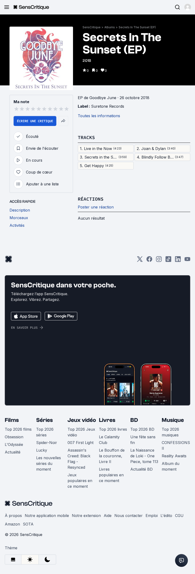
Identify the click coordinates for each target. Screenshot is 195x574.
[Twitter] (140, 261)
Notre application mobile (47, 515)
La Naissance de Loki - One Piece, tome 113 (144, 456)
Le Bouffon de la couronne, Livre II (112, 456)
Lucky (41, 450)
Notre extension (86, 515)
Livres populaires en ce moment (111, 475)
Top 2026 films (18, 429)
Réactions (90, 199)
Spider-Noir (46, 442)
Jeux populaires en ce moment (80, 481)
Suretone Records (107, 106)
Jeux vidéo (82, 420)
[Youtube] (187, 261)
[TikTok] (168, 261)
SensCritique (92, 27)
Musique (173, 420)
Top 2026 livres (113, 429)
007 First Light (80, 442)
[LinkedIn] (178, 261)
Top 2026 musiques (170, 432)
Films (12, 420)
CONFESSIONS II (176, 445)
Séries (44, 420)
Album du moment (170, 466)
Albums (109, 27)
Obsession (14, 436)
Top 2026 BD (142, 429)
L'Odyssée (14, 444)
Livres (107, 420)
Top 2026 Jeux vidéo (81, 432)
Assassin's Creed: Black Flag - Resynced (79, 459)
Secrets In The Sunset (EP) (137, 27)
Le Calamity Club (109, 439)
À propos (13, 515)
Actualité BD (141, 469)
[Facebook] (149, 261)
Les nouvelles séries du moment (48, 463)
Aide (108, 515)
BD (134, 420)
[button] (187, 7)
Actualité (12, 452)
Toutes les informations (99, 115)
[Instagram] (159, 261)
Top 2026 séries (45, 432)
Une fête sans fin (143, 439)
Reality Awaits (174, 455)
